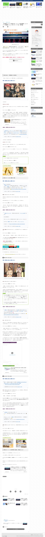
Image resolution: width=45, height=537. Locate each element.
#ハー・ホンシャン (21, 221)
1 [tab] (21, 9)
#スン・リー (12, 130)
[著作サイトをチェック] (36, 45)
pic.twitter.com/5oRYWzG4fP (15, 384)
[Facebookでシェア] (15, 491)
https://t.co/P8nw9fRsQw (7, 314)
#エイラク (8, 185)
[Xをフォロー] (37, 45)
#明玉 (17, 383)
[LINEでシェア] (20, 491)
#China (13, 383)
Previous (2, 5)
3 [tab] (23, 9)
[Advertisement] (22, 15)
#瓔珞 (5, 185)
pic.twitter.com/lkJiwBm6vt (23, 134)
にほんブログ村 (33, 116)
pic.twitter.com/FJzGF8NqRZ (22, 189)
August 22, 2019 (18, 136)
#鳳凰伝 (9, 221)
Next (42, 5)
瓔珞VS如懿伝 (5, 476)
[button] (42, 24)
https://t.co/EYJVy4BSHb (14, 189)
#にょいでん (9, 213)
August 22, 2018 (19, 386)
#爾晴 (8, 186)
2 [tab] (22, 9)
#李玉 (17, 311)
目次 (15, 60)
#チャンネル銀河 (22, 213)
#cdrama (15, 383)
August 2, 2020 (18, 226)
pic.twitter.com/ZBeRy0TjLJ (15, 314)
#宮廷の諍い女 (6, 130)
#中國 (11, 383)
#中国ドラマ (8, 383)
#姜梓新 (20, 383)
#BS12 (5, 184)
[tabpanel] (6, 5)
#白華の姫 (5, 412)
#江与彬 (22, 311)
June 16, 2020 (18, 191)
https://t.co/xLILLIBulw (8, 384)
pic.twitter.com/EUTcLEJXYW (20, 419)
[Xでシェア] (10, 491)
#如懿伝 (5, 213)
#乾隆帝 (21, 130)
